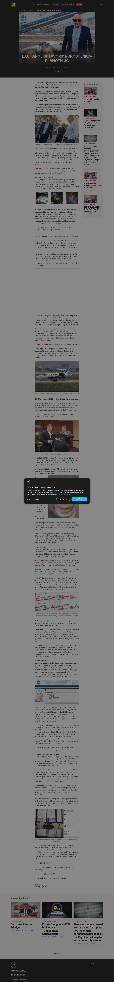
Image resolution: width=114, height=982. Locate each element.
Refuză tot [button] (63, 499)
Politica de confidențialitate (64, 494)
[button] (33, 499)
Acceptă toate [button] (79, 499)
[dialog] (57, 491)
